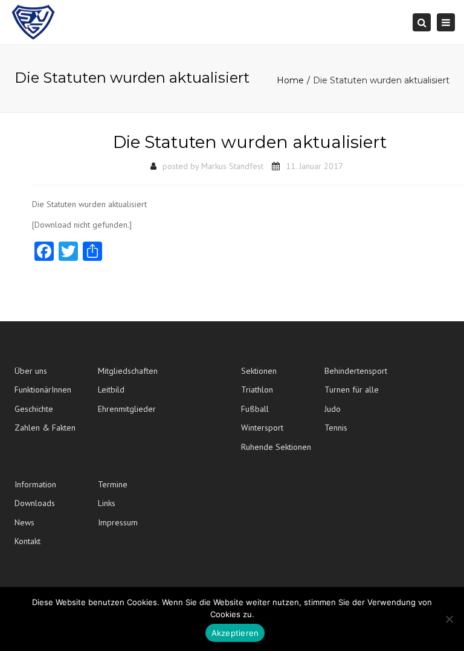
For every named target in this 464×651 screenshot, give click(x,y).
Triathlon (257, 389)
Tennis (335, 427)
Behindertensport (355, 370)
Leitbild (111, 389)
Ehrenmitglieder (127, 408)
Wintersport (262, 427)
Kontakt (27, 541)
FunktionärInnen (42, 389)
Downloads (34, 503)
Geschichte (33, 408)
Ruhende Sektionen (276, 446)
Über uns (30, 370)
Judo (332, 408)
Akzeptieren (235, 633)
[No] (449, 619)
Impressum (118, 522)
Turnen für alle (351, 389)
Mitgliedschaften (128, 370)
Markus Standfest (232, 166)
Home (290, 80)
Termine (112, 484)
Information (35, 484)
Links (106, 503)
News (24, 522)
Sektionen (259, 370)
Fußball (255, 408)
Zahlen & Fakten (45, 427)
